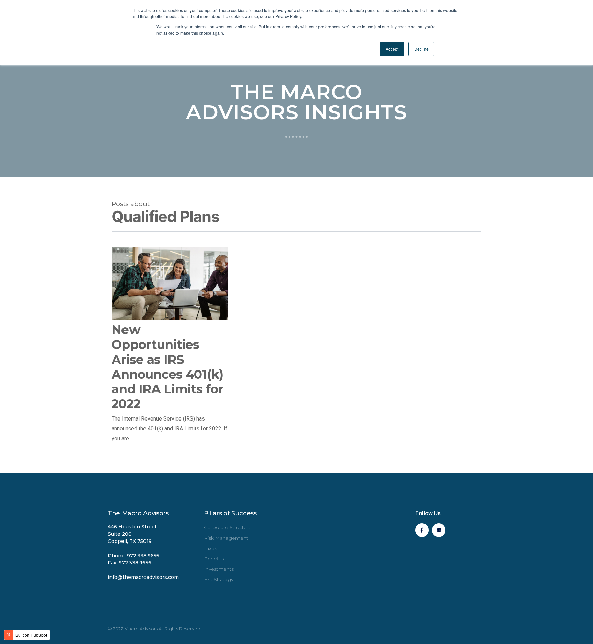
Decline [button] (421, 49)
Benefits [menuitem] (214, 559)
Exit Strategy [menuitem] (218, 579)
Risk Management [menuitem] (226, 538)
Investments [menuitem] (219, 569)
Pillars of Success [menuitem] (230, 513)
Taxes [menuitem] (210, 548)
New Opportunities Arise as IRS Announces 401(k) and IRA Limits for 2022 (167, 366)
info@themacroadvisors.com (143, 577)
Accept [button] (392, 49)
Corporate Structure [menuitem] (228, 527)
